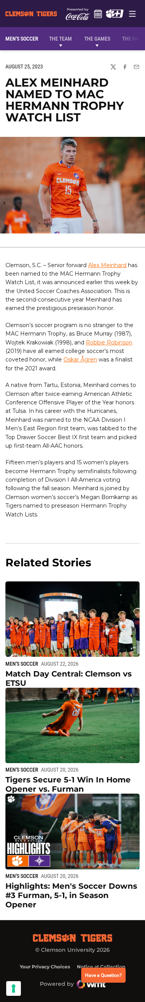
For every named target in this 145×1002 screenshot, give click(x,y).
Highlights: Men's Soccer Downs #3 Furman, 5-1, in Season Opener (71, 895)
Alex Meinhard (107, 265)
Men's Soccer (21, 664)
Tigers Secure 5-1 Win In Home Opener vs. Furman (68, 784)
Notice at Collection (101, 967)
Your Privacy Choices (45, 967)
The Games (97, 39)
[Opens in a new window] (114, 13)
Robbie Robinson (109, 342)
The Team (60, 39)
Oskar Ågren (80, 359)
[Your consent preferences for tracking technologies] (13, 988)
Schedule (98, 13)
